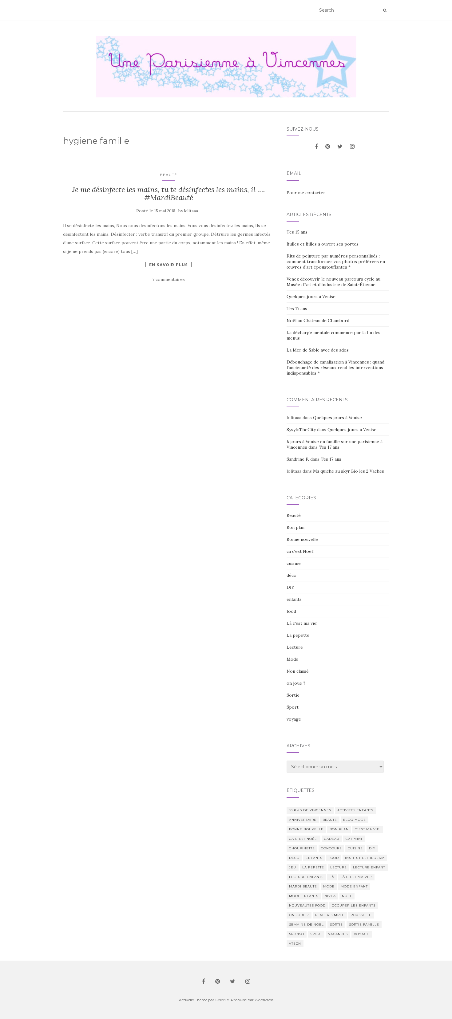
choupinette (302, 848)
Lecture (295, 647)
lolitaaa (191, 211)
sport (316, 934)
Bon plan (295, 527)
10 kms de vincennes (310, 810)
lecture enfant (369, 867)
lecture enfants (306, 877)
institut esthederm (365, 858)
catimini (354, 839)
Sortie (293, 695)
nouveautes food (307, 905)
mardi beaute (303, 886)
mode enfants (303, 896)
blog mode (354, 820)
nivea (330, 896)
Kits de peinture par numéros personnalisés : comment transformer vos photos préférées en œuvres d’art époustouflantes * (336, 261)
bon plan (339, 829)
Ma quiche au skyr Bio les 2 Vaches (348, 471)
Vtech (295, 944)
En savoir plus (168, 264)
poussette (361, 915)
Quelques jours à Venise (311, 296)
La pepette (298, 635)
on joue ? (296, 683)
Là (332, 877)
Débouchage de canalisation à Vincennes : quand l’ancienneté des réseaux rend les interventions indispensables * (335, 367)
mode (329, 886)
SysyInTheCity (301, 429)
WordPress (264, 999)
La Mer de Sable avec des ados (318, 350)
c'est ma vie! (368, 829)
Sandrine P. (298, 459)
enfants (294, 599)
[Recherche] (385, 10)
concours (331, 848)
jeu (292, 867)
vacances (338, 934)
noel (347, 896)
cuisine (294, 563)
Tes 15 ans (297, 232)
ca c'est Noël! (300, 551)
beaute (330, 820)
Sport (293, 707)
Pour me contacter (306, 192)
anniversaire (302, 820)
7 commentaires (168, 279)
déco (291, 575)
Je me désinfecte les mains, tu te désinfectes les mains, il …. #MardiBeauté (168, 193)
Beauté (168, 174)
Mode (292, 659)
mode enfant (354, 886)
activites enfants (355, 810)
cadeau (331, 839)
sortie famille (364, 925)
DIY (290, 587)
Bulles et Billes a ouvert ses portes (323, 244)
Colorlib (222, 999)
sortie (336, 925)
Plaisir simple (329, 915)
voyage (294, 719)
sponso (296, 934)
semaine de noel (306, 925)
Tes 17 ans (297, 308)
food (291, 611)
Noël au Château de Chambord (318, 320)
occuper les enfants (353, 905)
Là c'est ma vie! (302, 623)
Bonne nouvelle (302, 539)
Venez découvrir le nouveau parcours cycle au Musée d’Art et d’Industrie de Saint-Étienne (333, 281)
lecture (338, 867)
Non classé (298, 671)
